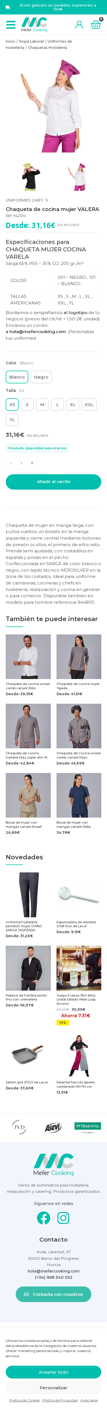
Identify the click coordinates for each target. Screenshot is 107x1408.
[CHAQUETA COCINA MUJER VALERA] (53, 105)
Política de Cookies (24, 1400)
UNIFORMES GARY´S (27, 200)
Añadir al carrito (53, 481)
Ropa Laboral (31, 41)
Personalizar (54, 1387)
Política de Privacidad (60, 1400)
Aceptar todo (53, 1372)
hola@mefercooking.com (38, 331)
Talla (15, 390)
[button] (11, 25)
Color (19, 363)
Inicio (10, 41)
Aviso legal (89, 1400)
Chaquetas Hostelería (47, 47)
